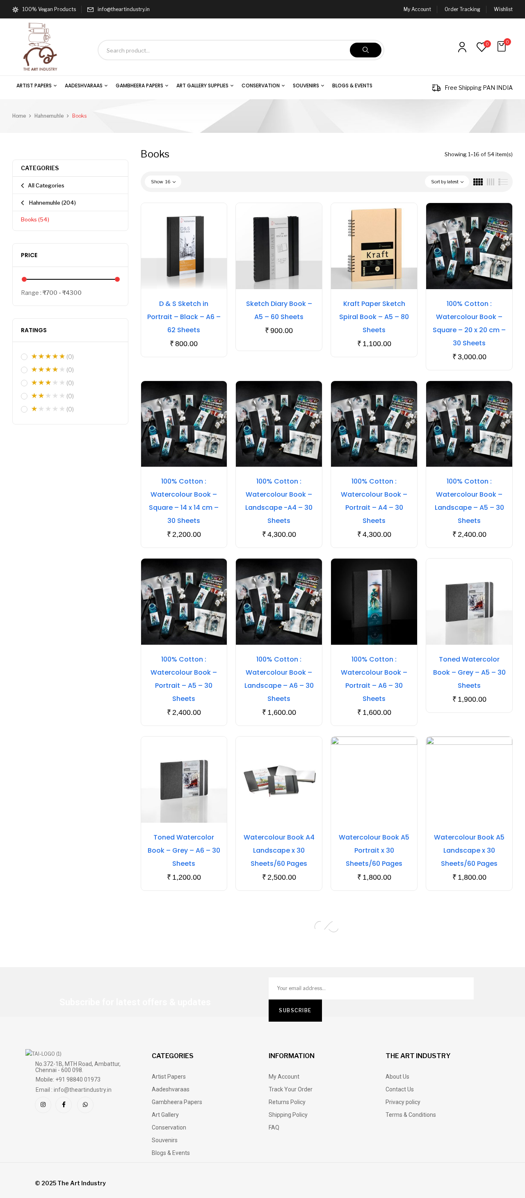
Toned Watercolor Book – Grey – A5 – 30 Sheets (469, 672)
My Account (417, 9)
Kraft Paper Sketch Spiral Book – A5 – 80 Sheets (374, 317)
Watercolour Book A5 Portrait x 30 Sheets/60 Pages (374, 850)
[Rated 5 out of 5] (48, 356)
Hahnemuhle (49, 116)
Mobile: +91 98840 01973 (68, 1079)
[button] (502, 46)
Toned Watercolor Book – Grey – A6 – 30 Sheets (184, 850)
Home (19, 116)
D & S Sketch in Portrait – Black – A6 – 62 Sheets (184, 317)
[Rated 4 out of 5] (48, 369)
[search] (365, 50)
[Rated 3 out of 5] (48, 382)
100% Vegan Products (49, 9)
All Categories (46, 185)
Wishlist (503, 9)
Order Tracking (462, 9)
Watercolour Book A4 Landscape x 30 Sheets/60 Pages (279, 850)
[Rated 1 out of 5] (48, 409)
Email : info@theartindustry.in (74, 1089)
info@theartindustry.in (124, 9)
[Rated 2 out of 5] (48, 395)
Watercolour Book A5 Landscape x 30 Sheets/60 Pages (469, 850)
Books (35, 219)
